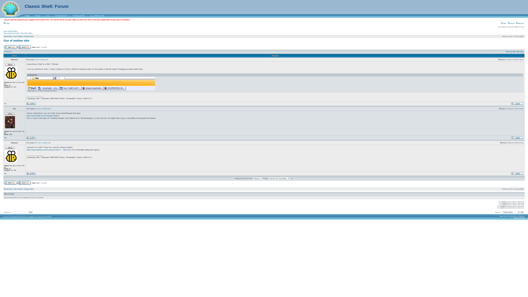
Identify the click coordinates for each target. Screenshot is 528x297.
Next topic (520, 51)
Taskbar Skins (29, 36)
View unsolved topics (10, 31)
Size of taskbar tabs (16, 40)
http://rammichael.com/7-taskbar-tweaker (43, 116)
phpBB (13, 217)
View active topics (27, 33)
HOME (27, 16)
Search (512, 23)
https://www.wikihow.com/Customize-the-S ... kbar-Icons (49, 150)
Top (5, 103)
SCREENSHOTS (61, 16)
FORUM (38, 16)
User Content (18, 36)
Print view (8, 51)
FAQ (504, 23)
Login (7, 23)
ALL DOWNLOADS (97, 16)
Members (521, 23)
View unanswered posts (11, 33)
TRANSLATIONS (78, 16)
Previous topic (511, 51)
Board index (8, 36)
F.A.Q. (48, 16)
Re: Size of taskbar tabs (43, 108)
